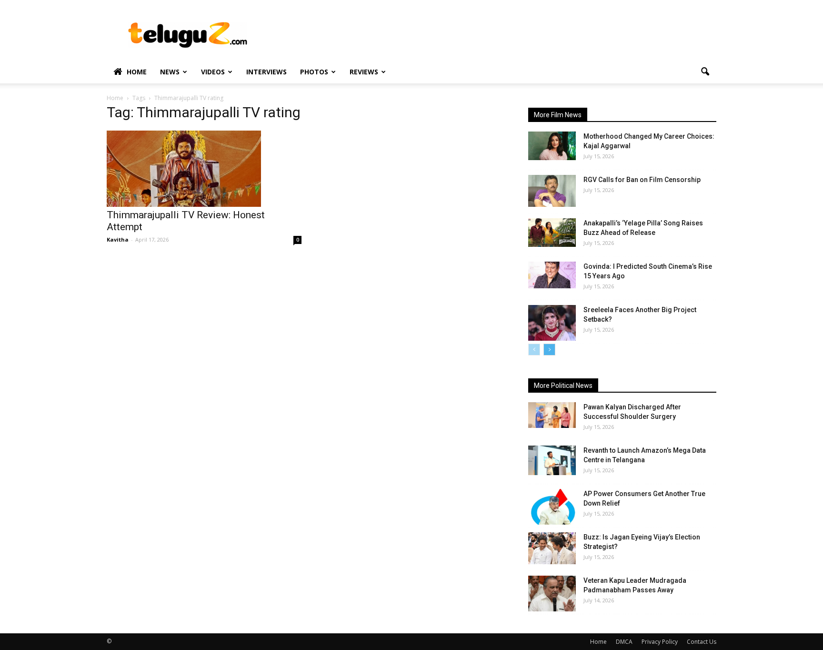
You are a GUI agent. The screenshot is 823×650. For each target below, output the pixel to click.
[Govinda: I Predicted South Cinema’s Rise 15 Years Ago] (552, 275)
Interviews (266, 71)
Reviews (364, 71)
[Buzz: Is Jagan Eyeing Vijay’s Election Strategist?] (552, 548)
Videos (213, 71)
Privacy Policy (660, 642)
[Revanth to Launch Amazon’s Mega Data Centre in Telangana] (552, 460)
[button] (704, 72)
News (170, 71)
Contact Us (701, 642)
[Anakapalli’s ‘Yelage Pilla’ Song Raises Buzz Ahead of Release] (552, 232)
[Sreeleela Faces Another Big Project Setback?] (552, 323)
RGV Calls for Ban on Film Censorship (642, 179)
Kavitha (118, 239)
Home (137, 71)
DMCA (624, 642)
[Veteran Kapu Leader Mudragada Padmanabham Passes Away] (552, 593)
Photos (314, 71)
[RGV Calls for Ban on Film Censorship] (552, 191)
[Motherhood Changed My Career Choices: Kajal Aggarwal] (552, 146)
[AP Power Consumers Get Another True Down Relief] (552, 507)
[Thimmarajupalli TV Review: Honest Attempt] (204, 169)
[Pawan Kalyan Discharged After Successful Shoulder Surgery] (552, 415)
